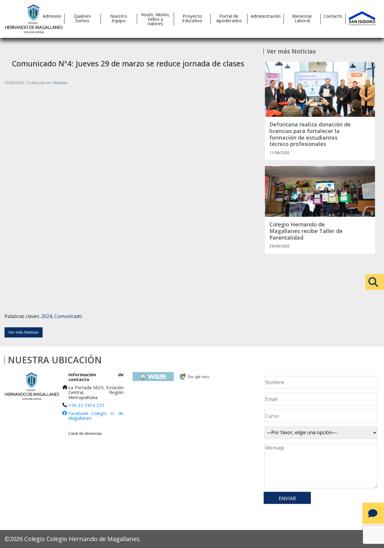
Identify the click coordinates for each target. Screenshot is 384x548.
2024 (46, 316)
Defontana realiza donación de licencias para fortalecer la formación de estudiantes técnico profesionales (310, 134)
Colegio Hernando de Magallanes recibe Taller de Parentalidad (306, 231)
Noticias (60, 82)
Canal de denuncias (85, 433)
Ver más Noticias (23, 332)
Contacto (333, 16)
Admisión (52, 16)
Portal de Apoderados (229, 18)
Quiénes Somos (82, 18)
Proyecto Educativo (192, 18)
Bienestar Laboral (302, 18)
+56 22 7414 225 (86, 405)
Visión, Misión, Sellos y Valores (155, 19)
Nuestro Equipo (118, 18)
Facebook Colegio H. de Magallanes (95, 415)
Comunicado (68, 316)
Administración (265, 16)
